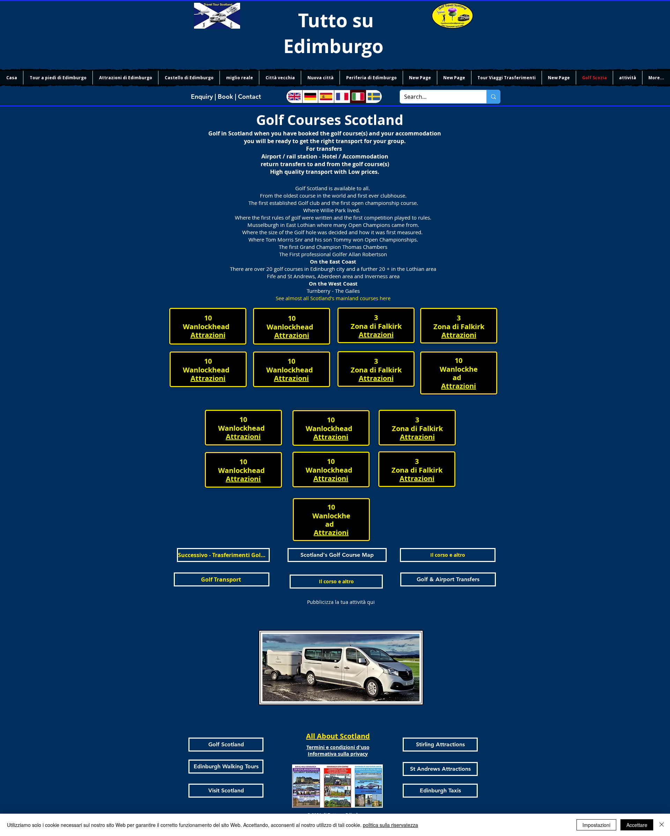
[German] (310, 96)
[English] (294, 96)
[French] (342, 96)
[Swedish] (374, 96)
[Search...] (493, 96)
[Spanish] (326, 96)
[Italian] (358, 96)
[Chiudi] (661, 824)
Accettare (636, 824)
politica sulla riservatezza (390, 824)
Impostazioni (596, 824)
